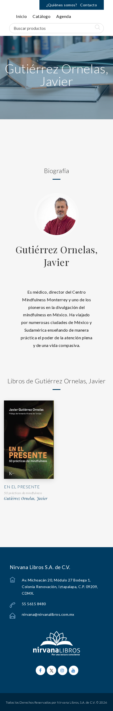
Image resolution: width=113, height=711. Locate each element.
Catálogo (41, 16)
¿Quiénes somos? (61, 5)
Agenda (63, 16)
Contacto (88, 5)
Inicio (21, 16)
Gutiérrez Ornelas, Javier (56, 255)
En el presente (22, 486)
